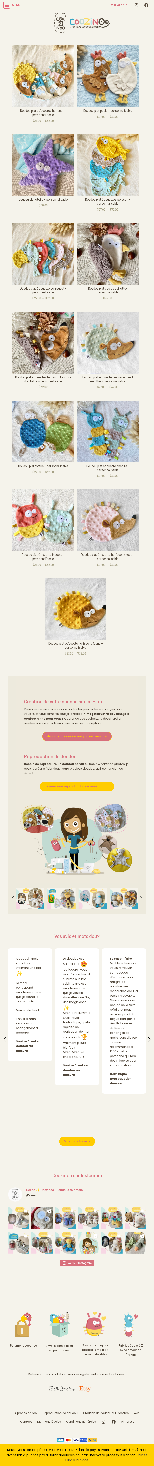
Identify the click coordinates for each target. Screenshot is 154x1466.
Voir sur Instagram (79, 1263)
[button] (12, 898)
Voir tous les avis (77, 1141)
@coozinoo (35, 1195)
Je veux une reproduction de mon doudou (77, 786)
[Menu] (6, 5)
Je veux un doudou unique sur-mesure (77, 736)
